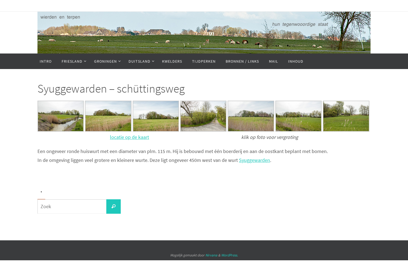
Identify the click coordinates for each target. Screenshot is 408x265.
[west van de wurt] (346, 130)
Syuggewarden (254, 160)
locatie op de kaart (129, 137)
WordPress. (229, 255)
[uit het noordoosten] (108, 130)
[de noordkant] (156, 130)
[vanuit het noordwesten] (60, 130)
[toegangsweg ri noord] (203, 130)
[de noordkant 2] (251, 130)
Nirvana (211, 255)
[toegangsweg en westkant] (298, 130)
